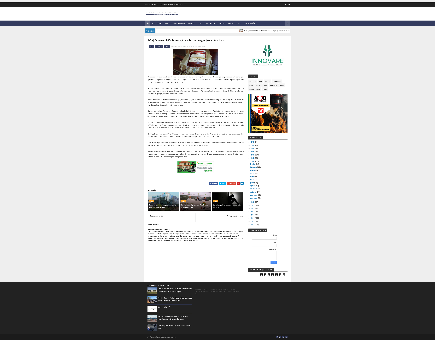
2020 (253, 205)
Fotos (200, 23)
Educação (267, 81)
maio (252, 176)
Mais (239, 23)
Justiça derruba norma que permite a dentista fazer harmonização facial (162, 206)
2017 (252, 158)
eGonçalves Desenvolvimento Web (168, 337)
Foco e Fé (258, 85)
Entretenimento (179, 23)
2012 (253, 142)
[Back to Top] (286, 337)
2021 (253, 208)
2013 (253, 145)
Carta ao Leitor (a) (164, 307)
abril (252, 173)
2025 (253, 221)
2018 (253, 161)
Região (258, 89)
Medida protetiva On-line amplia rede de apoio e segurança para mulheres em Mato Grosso (260, 30)
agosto (253, 185)
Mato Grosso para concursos (167, 5)
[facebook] (283, 5)
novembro (254, 195)
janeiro (253, 164)
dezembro (254, 198)
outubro (253, 192)
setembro (253, 188)
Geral (265, 85)
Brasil (167, 23)
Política (231, 23)
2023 (253, 215)
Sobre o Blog (179, 5)
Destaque (159, 46)
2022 (253, 211)
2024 (253, 218)
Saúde (166, 46)
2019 (253, 202)
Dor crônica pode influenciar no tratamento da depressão (226, 206)
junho (252, 179)
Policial (222, 23)
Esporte (191, 23)
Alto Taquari (157, 23)
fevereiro (253, 167)
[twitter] (289, 5)
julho (252, 182)
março (252, 170)
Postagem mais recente (235, 216)
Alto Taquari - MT (153, 5)
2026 (253, 224)
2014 (253, 148)
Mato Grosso (210, 23)
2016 (253, 155)
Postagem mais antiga (155, 216)
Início (146, 5)
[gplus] (286, 5)
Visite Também (250, 23)
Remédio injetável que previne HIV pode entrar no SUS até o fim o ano (195, 206)
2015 (253, 151)
